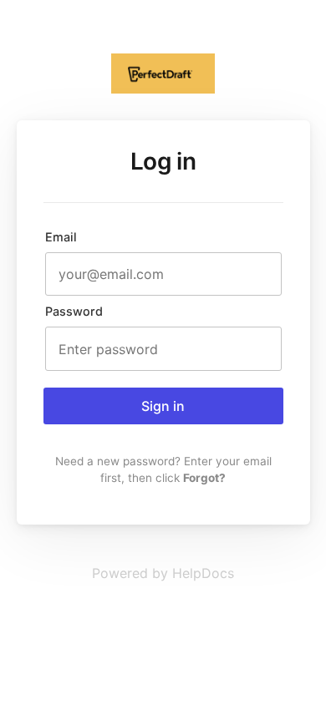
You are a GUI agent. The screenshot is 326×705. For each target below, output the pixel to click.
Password (74, 311)
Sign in (163, 406)
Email (61, 237)
